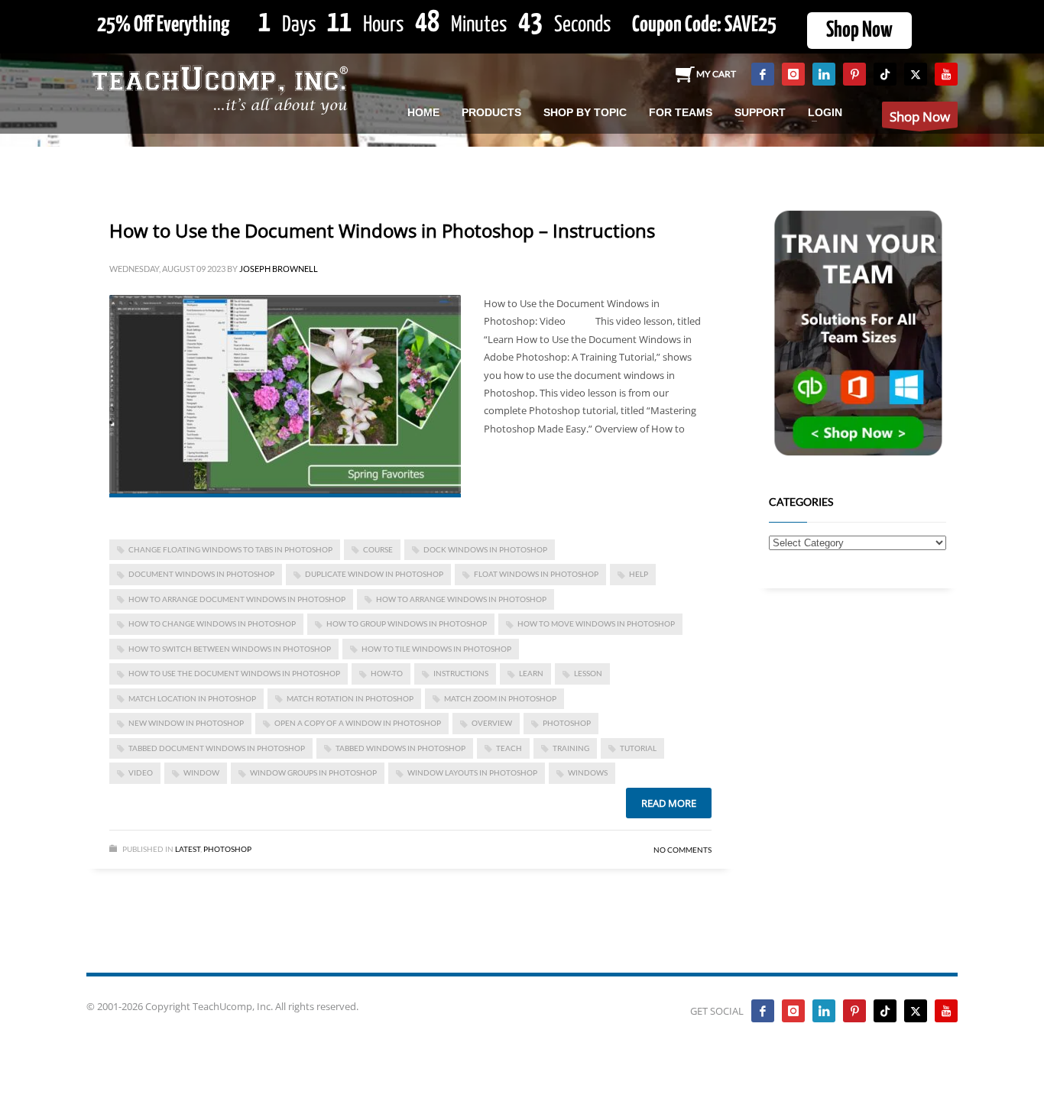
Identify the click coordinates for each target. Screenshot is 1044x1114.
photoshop (567, 722)
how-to (387, 673)
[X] (915, 74)
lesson (588, 673)
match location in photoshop (192, 698)
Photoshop (227, 848)
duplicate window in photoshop (374, 573)
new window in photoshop (186, 722)
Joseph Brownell (278, 269)
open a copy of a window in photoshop (357, 722)
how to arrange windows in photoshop (461, 599)
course (378, 549)
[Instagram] (793, 74)
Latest (187, 848)
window (201, 772)
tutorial (638, 748)
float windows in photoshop (536, 573)
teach (509, 748)
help (638, 573)
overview (492, 722)
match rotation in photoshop (350, 698)
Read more (668, 803)
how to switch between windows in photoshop (229, 648)
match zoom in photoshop (500, 698)
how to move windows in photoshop (596, 623)
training (571, 748)
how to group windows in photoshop (406, 623)
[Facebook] (762, 74)
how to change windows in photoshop (212, 623)
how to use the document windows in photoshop (234, 673)
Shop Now (859, 30)
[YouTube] (946, 74)
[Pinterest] (854, 74)
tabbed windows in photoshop (400, 748)
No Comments (682, 849)
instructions (460, 673)
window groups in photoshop (313, 772)
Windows (588, 772)
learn (531, 673)
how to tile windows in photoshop (436, 648)
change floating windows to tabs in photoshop (230, 549)
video (140, 772)
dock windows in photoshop (485, 549)
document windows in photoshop (201, 573)
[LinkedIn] (823, 74)
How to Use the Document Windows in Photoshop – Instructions (382, 230)
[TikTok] (885, 74)
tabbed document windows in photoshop (216, 748)
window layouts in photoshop (472, 772)
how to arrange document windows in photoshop (236, 599)
